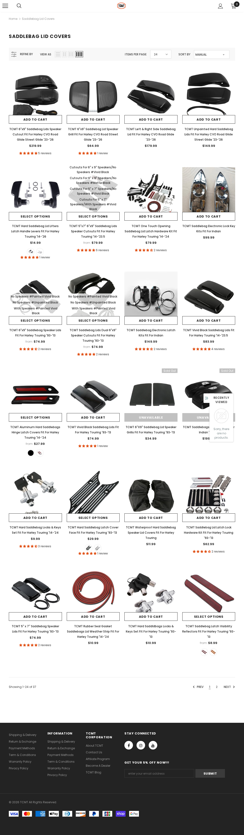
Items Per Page (136, 54)
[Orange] (213, 652)
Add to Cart (35, 119)
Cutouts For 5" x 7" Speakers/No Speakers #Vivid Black (93, 191)
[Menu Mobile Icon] (5, 6)
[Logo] (121, 6)
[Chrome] (39, 251)
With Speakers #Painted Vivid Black (35, 310)
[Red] (204, 652)
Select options (35, 216)
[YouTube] (153, 745)
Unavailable (151, 417)
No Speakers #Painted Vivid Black (35, 296)
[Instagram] (141, 745)
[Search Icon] (19, 6)
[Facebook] (128, 745)
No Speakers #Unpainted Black (35, 302)
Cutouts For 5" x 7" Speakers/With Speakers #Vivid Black (93, 204)
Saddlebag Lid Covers (38, 19)
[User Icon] (220, 6)
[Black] (30, 251)
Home (13, 19)
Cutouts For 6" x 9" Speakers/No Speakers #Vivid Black (93, 169)
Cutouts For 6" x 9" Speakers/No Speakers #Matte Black (93, 180)
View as (45, 54)
